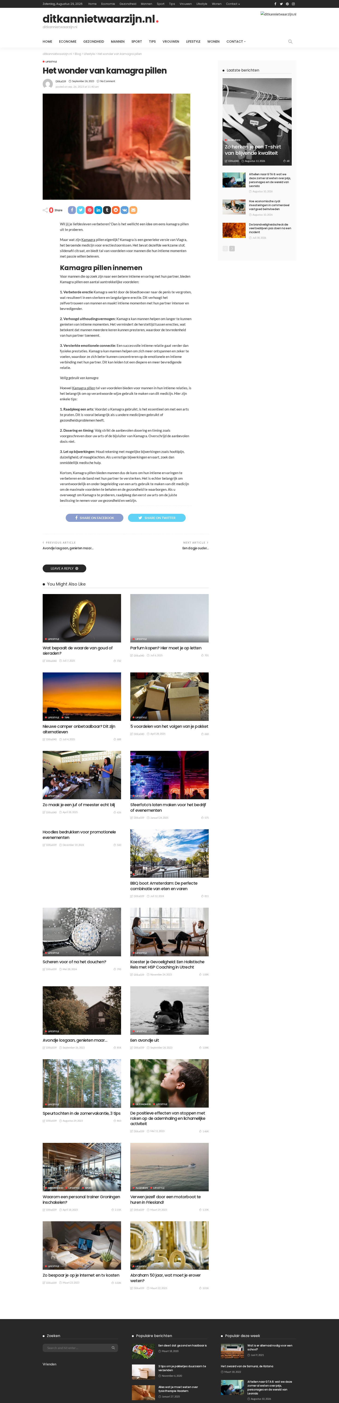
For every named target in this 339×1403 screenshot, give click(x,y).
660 (207, 733)
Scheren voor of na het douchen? (74, 962)
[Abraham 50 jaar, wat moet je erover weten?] (169, 1245)
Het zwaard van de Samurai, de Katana (247, 1366)
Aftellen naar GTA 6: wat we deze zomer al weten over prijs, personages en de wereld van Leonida (270, 180)
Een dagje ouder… (195, 548)
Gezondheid (128, 4)
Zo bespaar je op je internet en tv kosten (81, 1275)
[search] (290, 42)
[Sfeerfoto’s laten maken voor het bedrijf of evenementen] (169, 775)
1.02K (118, 1282)
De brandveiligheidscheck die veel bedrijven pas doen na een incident (270, 228)
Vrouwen (186, 4)
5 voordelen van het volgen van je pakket (169, 726)
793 (119, 969)
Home (92, 4)
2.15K (118, 1209)
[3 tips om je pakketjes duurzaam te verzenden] (143, 1371)
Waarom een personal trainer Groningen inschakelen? (81, 1199)
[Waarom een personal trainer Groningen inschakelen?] (82, 1167)
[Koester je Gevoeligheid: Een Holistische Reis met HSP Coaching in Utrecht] (169, 932)
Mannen (146, 4)
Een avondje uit (144, 1040)
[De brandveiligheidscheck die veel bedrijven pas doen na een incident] (234, 230)
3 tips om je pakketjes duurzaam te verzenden (182, 1368)
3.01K (205, 1288)
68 (288, 160)
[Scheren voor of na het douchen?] (82, 932)
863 (119, 1120)
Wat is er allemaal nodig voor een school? (269, 1347)
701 (207, 655)
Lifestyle (201, 4)
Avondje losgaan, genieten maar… (68, 548)
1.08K (205, 974)
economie (108, 4)
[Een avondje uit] (169, 1010)
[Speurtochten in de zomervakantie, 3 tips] (82, 1083)
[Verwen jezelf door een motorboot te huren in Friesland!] (169, 1167)
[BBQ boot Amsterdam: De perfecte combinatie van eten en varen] (169, 853)
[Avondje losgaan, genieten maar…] (82, 1010)
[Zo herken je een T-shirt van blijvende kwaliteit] (257, 122)
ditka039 (61, 81)
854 (119, 1047)
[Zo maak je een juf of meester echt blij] (82, 775)
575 (207, 817)
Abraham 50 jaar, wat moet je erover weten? (165, 1277)
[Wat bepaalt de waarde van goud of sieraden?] (82, 618)
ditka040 (51, 660)
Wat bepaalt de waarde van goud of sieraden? (78, 650)
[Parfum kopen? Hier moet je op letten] (169, 618)
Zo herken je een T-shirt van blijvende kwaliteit (253, 149)
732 (119, 660)
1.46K (205, 1131)
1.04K (205, 1047)
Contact (231, 4)
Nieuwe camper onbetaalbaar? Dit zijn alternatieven (79, 728)
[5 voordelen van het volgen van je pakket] (169, 696)
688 (119, 739)
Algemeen (142, 1188)
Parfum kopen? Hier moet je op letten (165, 648)
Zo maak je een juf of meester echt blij (79, 805)
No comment (107, 81)
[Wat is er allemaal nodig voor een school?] (232, 1351)
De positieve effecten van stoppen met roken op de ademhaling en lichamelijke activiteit (167, 1118)
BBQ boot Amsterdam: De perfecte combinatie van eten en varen (163, 885)
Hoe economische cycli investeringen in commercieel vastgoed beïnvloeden (269, 205)
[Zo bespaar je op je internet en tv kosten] (82, 1245)
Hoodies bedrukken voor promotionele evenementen (79, 834)
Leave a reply (62, 568)
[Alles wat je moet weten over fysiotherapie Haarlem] (143, 1392)
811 (207, 896)
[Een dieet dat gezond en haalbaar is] (143, 1351)
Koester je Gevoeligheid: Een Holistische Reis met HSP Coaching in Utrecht (167, 964)
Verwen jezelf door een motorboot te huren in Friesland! (165, 1199)
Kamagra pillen (83, 388)
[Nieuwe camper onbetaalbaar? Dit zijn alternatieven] (82, 696)
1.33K (205, 1209)
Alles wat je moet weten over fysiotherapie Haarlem (178, 1389)
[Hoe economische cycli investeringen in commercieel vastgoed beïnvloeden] (234, 206)
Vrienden (49, 1364)
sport (160, 4)
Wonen (217, 4)
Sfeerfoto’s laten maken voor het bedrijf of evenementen (168, 807)
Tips (172, 4)
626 (119, 812)
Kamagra (88, 240)
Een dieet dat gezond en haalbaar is (182, 1345)
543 (119, 844)
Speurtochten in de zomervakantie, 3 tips (82, 1113)
